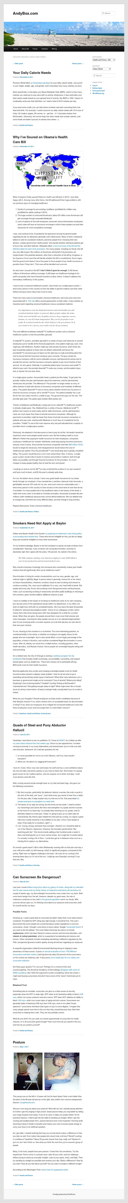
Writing (54, 49)
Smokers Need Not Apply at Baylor (39, 523)
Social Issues (46, 713)
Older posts (18, 63)
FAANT (62, 740)
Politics (36, 511)
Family (35, 49)
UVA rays (22, 1000)
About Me (25, 49)
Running (37, 865)
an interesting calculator (40, 82)
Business (23, 713)
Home (16, 49)
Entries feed (97, 88)
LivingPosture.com (27, 1102)
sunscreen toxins (74, 927)
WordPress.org (98, 93)
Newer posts (77, 63)
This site (31, 301)
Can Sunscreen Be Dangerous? (37, 877)
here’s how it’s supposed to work (54, 1169)
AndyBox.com (25, 13)
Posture (19, 1042)
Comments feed (98, 90)
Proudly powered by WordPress (64, 1194)
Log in (95, 85)
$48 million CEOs (76, 444)
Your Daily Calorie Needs (32, 72)
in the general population (50, 899)
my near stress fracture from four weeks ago (31, 743)
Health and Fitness (26, 125)
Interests (45, 49)
